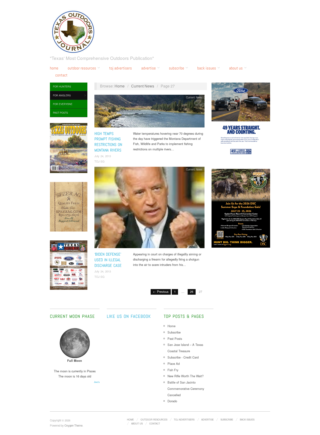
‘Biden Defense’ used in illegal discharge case (108, 260)
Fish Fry (172, 370)
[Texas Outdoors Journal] (73, 30)
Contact (61, 75)
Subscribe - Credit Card (183, 357)
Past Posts (60, 112)
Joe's (97, 382)
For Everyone (62, 104)
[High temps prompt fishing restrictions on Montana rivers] (149, 112)
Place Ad (173, 363)
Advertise (148, 68)
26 (191, 291)
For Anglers (62, 95)
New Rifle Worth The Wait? (186, 376)
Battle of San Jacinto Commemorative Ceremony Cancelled (185, 388)
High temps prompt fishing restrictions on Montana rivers (108, 142)
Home (54, 68)
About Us (236, 68)
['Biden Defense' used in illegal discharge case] (149, 209)
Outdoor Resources (82, 68)
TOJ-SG (99, 161)
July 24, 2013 (102, 156)
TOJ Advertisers (120, 68)
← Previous (160, 291)
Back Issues (206, 68)
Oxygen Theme (73, 425)
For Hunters (62, 86)
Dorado (172, 401)
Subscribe (176, 68)
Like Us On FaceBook (129, 316)
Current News (142, 86)
